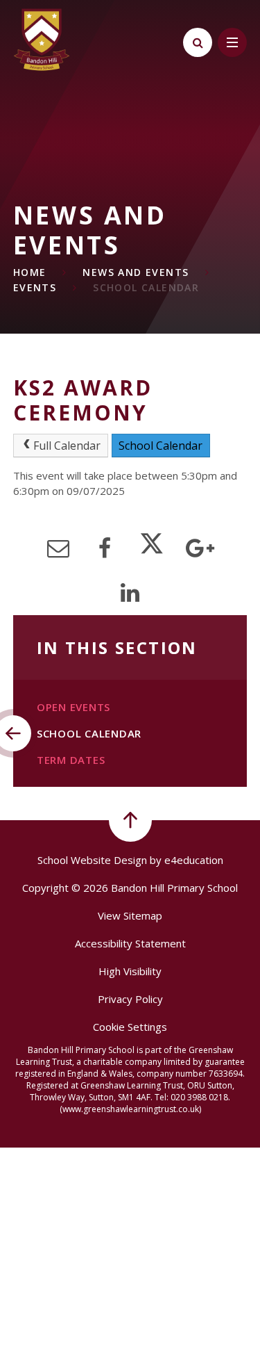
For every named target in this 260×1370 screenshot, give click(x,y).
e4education (193, 860)
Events (34, 287)
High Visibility (130, 971)
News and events (136, 272)
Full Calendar (67, 445)
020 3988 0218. (200, 1097)
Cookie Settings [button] (130, 1027)
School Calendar (146, 287)
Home (29, 272)
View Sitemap (130, 915)
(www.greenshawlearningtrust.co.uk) (130, 1109)
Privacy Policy (130, 999)
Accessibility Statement (130, 943)
